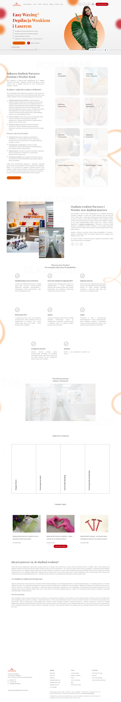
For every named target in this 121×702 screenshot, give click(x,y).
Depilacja (52, 673)
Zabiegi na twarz (54, 685)
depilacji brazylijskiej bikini (86, 224)
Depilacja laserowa (55, 680)
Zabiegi (51, 4)
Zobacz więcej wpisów (60, 546)
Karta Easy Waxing (97, 678)
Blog (61, 4)
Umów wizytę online (102, 4)
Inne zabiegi (53, 687)
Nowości (94, 675)
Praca (72, 678)
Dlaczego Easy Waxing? (14, 177)
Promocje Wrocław (97, 673)
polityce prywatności (89, 693)
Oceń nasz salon (75, 680)
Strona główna (27, 4)
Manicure (52, 675)
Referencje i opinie (76, 685)
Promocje (45, 4)
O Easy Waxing (75, 673)
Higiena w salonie (75, 675)
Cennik (39, 4)
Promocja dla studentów (99, 680)
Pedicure (52, 678)
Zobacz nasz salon (34, 43)
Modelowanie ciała (55, 682)
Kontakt (57, 4)
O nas (34, 4)
